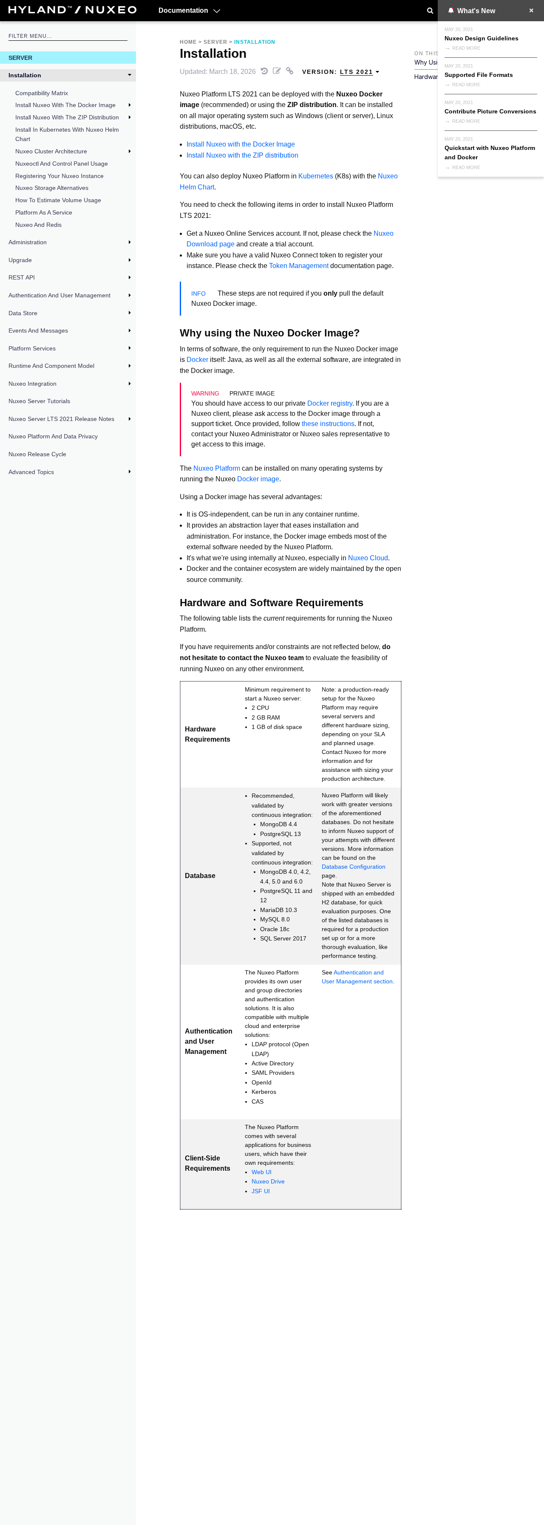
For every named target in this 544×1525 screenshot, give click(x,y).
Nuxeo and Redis (38, 224)
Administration (27, 242)
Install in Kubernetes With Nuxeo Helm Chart (67, 134)
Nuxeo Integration (32, 383)
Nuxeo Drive (268, 1181)
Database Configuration (353, 866)
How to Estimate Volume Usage (58, 200)
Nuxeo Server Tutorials (39, 401)
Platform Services (32, 348)
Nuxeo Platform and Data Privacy (53, 436)
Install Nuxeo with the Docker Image (65, 105)
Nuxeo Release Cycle (37, 454)
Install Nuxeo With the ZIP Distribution (67, 117)
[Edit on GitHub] (278, 71)
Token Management (299, 265)
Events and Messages (38, 330)
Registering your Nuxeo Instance (59, 175)
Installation (24, 75)
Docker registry (329, 403)
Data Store (22, 313)
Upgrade (20, 260)
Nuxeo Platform (216, 468)
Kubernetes (315, 176)
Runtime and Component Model (51, 365)
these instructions (328, 423)
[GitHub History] (265, 71)
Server (20, 57)
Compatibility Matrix (41, 93)
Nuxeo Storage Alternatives (51, 187)
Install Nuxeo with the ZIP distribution (242, 155)
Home (188, 42)
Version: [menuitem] (337, 71)
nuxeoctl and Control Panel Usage (61, 163)
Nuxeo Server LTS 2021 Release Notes (61, 418)
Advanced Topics (31, 472)
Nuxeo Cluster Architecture (51, 151)
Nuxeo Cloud (368, 558)
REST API (21, 277)
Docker (197, 359)
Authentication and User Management (59, 295)
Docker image (258, 479)
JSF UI (261, 1191)
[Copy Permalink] (290, 71)
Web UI (262, 1172)
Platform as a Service (43, 212)
